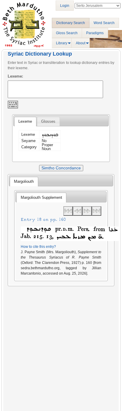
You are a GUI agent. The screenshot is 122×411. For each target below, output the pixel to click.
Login (64, 6)
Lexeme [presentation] (25, 121)
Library (61, 43)
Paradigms (95, 33)
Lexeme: (15, 76)
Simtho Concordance (61, 168)
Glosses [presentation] (48, 121)
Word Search (104, 23)
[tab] (25, 121)
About (80, 43)
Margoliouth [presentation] (24, 181)
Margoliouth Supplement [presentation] (41, 197)
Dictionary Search (70, 23)
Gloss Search (67, 33)
